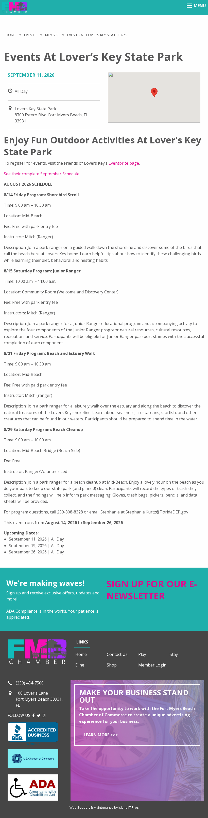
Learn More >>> (101, 735)
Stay (174, 654)
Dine (79, 665)
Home (10, 34)
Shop (112, 665)
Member (52, 34)
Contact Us (117, 654)
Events (30, 34)
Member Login (152, 665)
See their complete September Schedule (41, 174)
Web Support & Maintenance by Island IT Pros (104, 807)
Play (142, 654)
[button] (154, 92)
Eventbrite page (124, 163)
